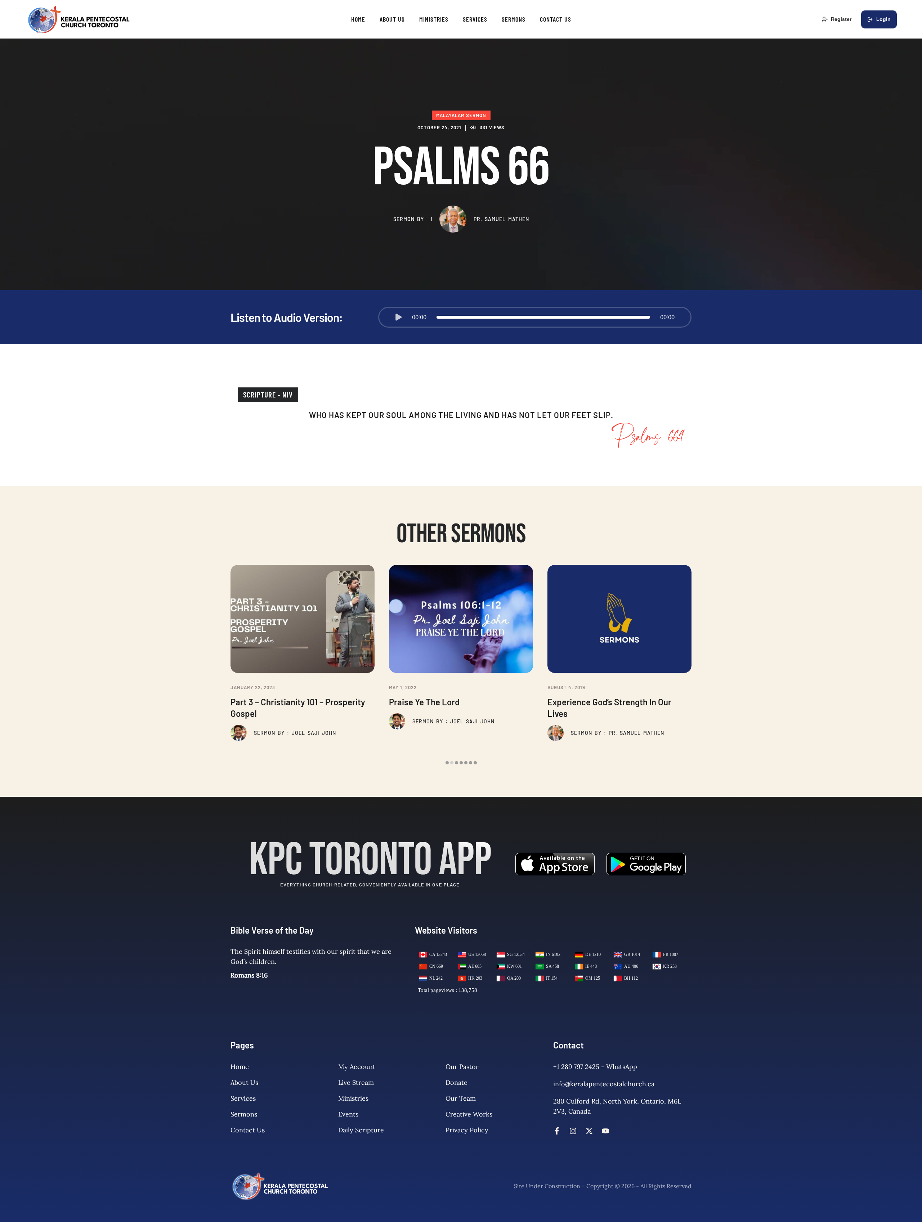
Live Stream (356, 1082)
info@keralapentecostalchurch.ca (603, 1084)
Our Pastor (462, 1066)
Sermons (243, 1114)
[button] (398, 317)
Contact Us (247, 1130)
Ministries (353, 1098)
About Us (244, 1082)
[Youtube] (605, 1131)
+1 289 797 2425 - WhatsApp (595, 1066)
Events (348, 1114)
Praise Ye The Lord (424, 702)
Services (243, 1098)
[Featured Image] (302, 619)
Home (239, 1066)
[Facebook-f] (556, 1131)
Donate (456, 1082)
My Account (356, 1066)
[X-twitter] (589, 1131)
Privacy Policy (467, 1130)
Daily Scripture (361, 1130)
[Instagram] (573, 1131)
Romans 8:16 (249, 975)
